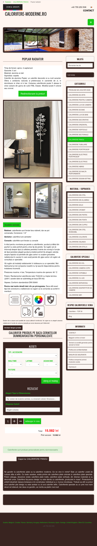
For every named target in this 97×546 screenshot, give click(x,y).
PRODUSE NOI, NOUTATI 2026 (79, 90)
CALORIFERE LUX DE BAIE (78, 115)
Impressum (72, 367)
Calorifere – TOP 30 (75, 311)
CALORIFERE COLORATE (78, 237)
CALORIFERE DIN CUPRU (78, 225)
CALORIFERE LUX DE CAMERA (80, 105)
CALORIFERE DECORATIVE (79, 120)
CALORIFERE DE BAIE (77, 110)
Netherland (44, 522)
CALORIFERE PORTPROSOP (79, 149)
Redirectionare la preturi (33, 93)
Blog (70, 316)
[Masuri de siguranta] (51, 299)
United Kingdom (71, 522)
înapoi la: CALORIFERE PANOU (32, 458)
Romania (51, 522)
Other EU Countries (85, 522)
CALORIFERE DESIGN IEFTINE (80, 178)
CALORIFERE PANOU (21, 2)
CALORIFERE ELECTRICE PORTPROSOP (78, 155)
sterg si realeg (50, 380)
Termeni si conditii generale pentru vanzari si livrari (80, 343)
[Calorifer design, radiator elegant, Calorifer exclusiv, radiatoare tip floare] (32, 138)
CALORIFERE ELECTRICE (78, 161)
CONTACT (88, 10)
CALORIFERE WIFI (75, 295)
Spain (57, 522)
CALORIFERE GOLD (76, 205)
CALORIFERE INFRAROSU (78, 283)
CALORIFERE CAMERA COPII (79, 268)
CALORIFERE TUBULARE (78, 144)
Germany (29, 522)
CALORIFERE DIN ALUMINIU (79, 200)
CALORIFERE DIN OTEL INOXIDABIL (77, 230)
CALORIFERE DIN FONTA (78, 220)
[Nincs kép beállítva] (17, 200)
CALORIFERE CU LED (76, 278)
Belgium (11, 522)
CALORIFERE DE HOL (76, 263)
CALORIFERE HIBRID (76, 166)
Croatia (17, 522)
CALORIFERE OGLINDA (77, 242)
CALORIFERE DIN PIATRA (78, 215)
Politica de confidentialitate (78, 350)
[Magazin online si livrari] (27, 311)
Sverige (63, 522)
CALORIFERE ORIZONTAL (78, 125)
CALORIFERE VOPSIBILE (78, 273)
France (23, 522)
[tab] (12, 224)
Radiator (8, 2)
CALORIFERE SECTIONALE (78, 134)
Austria (5, 522)
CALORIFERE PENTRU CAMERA (80, 100)
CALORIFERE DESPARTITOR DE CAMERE (80, 289)
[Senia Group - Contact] (39, 311)
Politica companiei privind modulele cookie (77, 360)
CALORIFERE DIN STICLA (78, 247)
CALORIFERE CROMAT (77, 210)
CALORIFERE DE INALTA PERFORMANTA (77, 172)
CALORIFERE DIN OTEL (77, 195)
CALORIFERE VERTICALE (78, 129)
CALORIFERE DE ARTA (77, 95)
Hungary (36, 522)
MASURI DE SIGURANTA (77, 355)
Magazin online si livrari (77, 338)
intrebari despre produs (12, 328)
